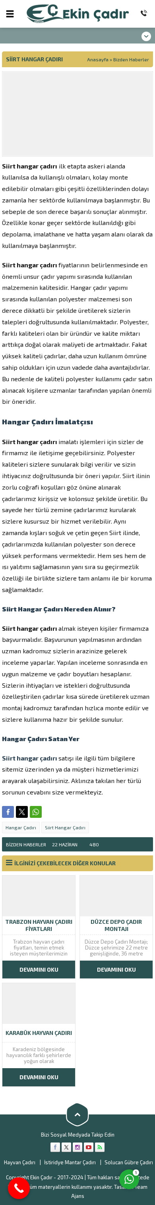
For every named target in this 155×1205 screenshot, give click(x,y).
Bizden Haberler (131, 59)
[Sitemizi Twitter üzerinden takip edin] (66, 1147)
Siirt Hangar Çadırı (65, 827)
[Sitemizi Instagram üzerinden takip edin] (77, 1147)
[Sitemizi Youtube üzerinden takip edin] (88, 1147)
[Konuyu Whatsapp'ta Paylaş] (36, 812)
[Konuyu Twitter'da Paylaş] (22, 812)
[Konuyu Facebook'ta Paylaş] (8, 812)
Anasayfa (97, 59)
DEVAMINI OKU (38, 969)
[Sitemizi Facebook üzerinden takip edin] (55, 1147)
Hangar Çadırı (21, 827)
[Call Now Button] (19, 1188)
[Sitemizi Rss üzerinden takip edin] (100, 1147)
